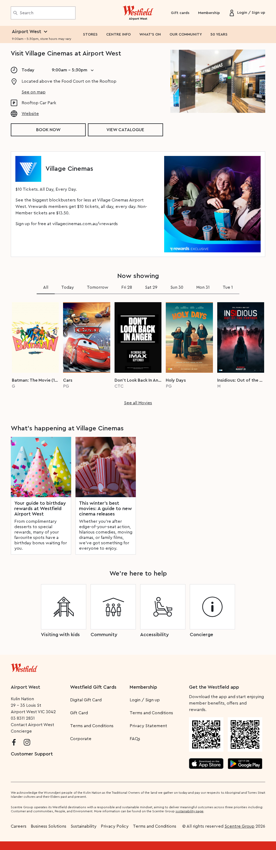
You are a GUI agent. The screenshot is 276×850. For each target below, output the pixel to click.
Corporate (80, 739)
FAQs (135, 739)
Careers (18, 826)
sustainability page (189, 811)
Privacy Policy (115, 826)
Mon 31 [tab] (203, 287)
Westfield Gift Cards (93, 687)
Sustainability (83, 826)
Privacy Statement (148, 726)
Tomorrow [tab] (97, 287)
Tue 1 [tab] (228, 287)
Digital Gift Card (86, 700)
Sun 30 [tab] (176, 287)
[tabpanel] (138, 352)
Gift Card (79, 713)
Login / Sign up (145, 700)
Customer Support (32, 753)
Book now (48, 130)
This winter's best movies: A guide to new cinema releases (105, 508)
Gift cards (180, 13)
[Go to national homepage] (24, 666)
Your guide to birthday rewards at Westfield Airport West (40, 508)
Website (30, 114)
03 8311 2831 (23, 718)
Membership (209, 13)
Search (26, 13)
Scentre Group (239, 826)
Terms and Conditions (91, 726)
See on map (34, 92)
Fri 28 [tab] (126, 287)
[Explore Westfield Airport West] (138, 13)
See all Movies (138, 403)
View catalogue (125, 130)
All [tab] (45, 287)
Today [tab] (67, 287)
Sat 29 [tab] (151, 287)
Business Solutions (48, 826)
